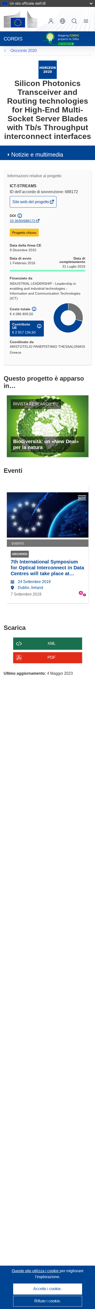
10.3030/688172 (22, 221)
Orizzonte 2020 (23, 51)
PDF (52, 657)
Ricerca (74, 21)
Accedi (51, 21)
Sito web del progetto (31, 203)
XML (52, 643)
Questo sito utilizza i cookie (36, 1271)
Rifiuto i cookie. (47, 1301)
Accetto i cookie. (47, 1289)
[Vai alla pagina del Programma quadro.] (47, 69)
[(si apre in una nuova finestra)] (20, 19)
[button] (62, 21)
